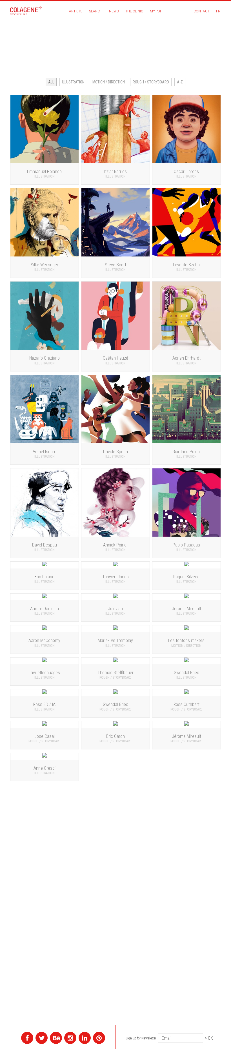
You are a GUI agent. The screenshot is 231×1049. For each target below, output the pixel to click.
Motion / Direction (108, 82)
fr (218, 11)
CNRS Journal (205, 41)
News (114, 11)
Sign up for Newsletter (141, 1038)
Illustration (73, 82)
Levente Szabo (204, 51)
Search (95, 11)
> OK (209, 1038)
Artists (75, 11)
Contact (201, 11)
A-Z (180, 82)
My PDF (156, 11)
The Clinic (134, 11)
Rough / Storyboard (151, 82)
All (51, 82)
